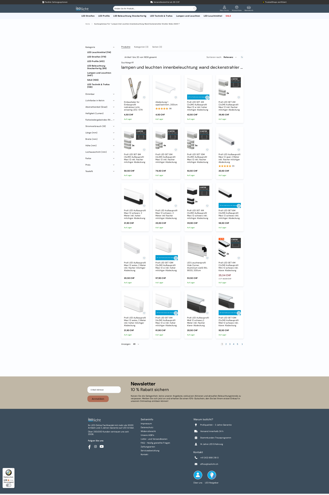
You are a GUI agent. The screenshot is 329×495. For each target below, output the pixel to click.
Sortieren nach (214, 57)
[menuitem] (88, 16)
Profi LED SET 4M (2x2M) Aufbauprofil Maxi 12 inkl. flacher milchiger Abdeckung (229, 106)
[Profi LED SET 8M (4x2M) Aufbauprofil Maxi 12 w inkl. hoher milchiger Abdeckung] (167, 304)
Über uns (197, 482)
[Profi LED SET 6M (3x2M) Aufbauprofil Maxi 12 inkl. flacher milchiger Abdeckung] (135, 141)
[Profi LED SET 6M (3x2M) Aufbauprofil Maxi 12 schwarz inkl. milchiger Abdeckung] (230, 197)
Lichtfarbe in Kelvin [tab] (94, 100)
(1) (233, 166)
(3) (170, 109)
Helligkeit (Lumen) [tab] (94, 113)
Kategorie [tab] (90, 47)
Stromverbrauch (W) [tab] (95, 126)
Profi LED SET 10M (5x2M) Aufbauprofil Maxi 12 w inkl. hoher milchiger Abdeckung (166, 266)
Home (87, 24)
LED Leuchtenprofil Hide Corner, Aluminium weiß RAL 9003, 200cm (197, 266)
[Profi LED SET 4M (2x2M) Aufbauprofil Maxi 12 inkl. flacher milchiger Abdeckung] (230, 88)
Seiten (157, 47)
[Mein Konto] (224, 9)
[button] (230, 57)
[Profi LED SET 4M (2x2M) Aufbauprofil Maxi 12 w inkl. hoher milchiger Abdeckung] (198, 88)
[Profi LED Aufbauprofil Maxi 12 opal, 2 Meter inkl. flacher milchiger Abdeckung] (230, 141)
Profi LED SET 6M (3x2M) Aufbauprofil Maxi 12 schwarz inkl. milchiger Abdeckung (229, 214)
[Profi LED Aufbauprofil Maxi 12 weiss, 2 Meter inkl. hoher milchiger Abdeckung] (135, 304)
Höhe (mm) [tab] (91, 145)
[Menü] (13, 469)
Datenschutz (147, 427)
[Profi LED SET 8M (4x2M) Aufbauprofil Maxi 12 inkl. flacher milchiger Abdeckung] (167, 141)
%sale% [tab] (89, 171)
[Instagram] (95, 446)
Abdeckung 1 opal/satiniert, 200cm (166, 103)
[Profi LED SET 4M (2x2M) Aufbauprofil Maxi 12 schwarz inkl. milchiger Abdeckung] (198, 197)
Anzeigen (125, 344)
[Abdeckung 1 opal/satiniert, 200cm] (167, 88)
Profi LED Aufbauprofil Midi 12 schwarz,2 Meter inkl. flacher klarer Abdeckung (198, 321)
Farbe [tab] (88, 158)
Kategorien (141, 47)
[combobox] (155, 8)
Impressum (146, 423)
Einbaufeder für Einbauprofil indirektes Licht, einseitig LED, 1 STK (133, 106)
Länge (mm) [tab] (91, 132)
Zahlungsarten (148, 446)
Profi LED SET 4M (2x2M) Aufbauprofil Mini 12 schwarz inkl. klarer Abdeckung (229, 266)
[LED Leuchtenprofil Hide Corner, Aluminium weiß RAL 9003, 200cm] (198, 249)
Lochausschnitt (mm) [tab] (96, 152)
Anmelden (98, 398)
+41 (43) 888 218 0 (209, 457)
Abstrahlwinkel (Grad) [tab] (96, 107)
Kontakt (144, 454)
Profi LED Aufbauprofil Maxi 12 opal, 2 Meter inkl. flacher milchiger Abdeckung (230, 158)
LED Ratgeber (212, 482)
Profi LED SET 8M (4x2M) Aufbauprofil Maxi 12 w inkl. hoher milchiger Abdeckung (166, 321)
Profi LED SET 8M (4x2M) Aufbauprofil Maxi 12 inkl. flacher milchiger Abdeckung (166, 158)
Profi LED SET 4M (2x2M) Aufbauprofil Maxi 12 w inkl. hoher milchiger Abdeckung (197, 106)
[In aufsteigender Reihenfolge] (242, 57)
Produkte (125, 47)
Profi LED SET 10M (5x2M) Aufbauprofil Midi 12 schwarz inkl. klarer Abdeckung (229, 321)
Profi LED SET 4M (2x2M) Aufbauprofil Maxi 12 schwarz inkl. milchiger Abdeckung (197, 214)
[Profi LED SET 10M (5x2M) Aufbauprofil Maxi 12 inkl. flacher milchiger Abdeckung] (198, 141)
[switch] (8, 485)
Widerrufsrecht (148, 431)
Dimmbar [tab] (90, 94)
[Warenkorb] (248, 9)
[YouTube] (101, 446)
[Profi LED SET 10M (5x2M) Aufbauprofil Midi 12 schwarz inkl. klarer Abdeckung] (230, 304)
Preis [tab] (87, 164)
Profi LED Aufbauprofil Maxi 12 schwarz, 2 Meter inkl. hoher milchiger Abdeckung (135, 214)
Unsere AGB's (147, 435)
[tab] (125, 46)
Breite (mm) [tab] (91, 139)
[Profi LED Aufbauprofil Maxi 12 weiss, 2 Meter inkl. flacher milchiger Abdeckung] (135, 249)
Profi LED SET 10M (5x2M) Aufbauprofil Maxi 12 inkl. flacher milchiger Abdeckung (197, 158)
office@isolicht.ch (209, 464)
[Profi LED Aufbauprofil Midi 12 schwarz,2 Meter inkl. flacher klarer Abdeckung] (198, 304)
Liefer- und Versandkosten (154, 439)
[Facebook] (89, 446)
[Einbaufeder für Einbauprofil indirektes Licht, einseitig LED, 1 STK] (135, 88)
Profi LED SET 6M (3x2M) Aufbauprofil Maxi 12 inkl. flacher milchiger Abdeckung (134, 158)
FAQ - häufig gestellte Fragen (155, 443)
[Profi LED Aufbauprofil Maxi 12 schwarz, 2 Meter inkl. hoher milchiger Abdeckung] (135, 197)
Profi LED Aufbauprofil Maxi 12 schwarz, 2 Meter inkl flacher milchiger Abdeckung (166, 214)
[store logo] (83, 8)
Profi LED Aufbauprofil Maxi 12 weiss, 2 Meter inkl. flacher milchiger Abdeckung (135, 266)
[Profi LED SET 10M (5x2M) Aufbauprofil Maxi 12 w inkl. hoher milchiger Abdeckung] (167, 249)
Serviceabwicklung (150, 450)
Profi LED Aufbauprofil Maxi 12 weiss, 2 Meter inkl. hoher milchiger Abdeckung (135, 321)
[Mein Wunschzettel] (236, 9)
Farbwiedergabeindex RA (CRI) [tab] (100, 119)
